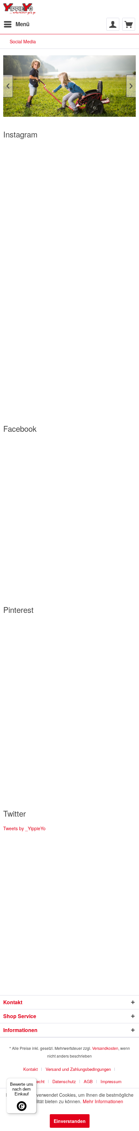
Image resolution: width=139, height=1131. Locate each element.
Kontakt (30, 1069)
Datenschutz (64, 1081)
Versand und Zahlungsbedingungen (78, 1069)
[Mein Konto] (112, 24)
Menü (22, 24)
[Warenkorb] (128, 24)
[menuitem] (16, 24)
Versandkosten (105, 1048)
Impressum (111, 1081)
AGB (88, 1081)
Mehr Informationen (103, 1101)
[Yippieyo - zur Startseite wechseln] (20, 9)
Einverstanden (70, 1121)
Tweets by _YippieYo (24, 828)
